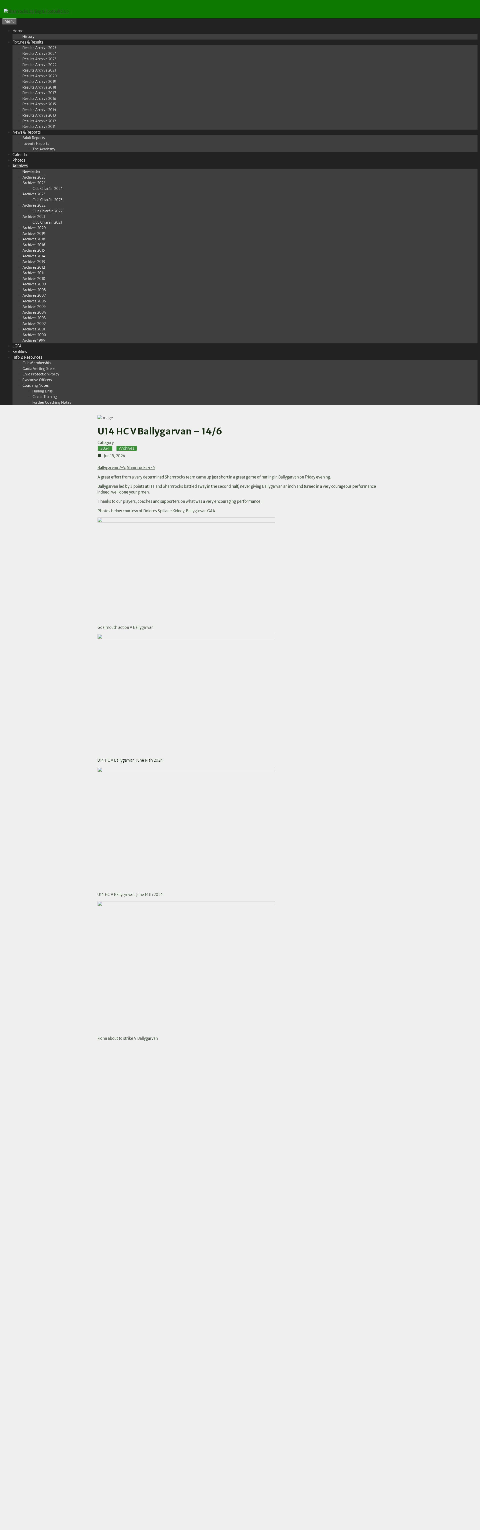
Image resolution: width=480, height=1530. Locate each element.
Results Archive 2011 (39, 126)
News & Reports (26, 132)
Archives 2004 (34, 312)
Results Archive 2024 (39, 53)
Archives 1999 (34, 340)
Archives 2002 (34, 323)
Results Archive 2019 (39, 81)
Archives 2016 (33, 245)
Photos (18, 160)
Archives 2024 (34, 183)
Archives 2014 (33, 256)
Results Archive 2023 (39, 59)
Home (18, 31)
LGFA (17, 346)
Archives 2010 (33, 278)
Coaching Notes (35, 385)
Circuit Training (44, 396)
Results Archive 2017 (39, 93)
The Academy (43, 149)
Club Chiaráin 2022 (47, 211)
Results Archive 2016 (39, 98)
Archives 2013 (33, 261)
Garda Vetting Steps (39, 368)
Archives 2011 (33, 273)
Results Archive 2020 (39, 76)
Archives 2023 (34, 194)
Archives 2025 (34, 177)
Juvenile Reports (35, 143)
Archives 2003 (34, 318)
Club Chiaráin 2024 (47, 188)
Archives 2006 (34, 301)
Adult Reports (33, 138)
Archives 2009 (34, 284)
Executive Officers (37, 380)
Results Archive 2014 (39, 110)
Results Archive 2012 (39, 121)
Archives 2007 (34, 295)
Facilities (19, 351)
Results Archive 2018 (39, 87)
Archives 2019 (33, 233)
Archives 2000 (34, 335)
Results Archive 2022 (39, 65)
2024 (105, 448)
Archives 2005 (34, 306)
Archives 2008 (34, 290)
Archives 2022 (34, 205)
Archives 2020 (34, 228)
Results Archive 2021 (39, 70)
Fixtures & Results (27, 42)
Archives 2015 (33, 250)
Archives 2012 (33, 267)
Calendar (20, 154)
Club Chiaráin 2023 (47, 200)
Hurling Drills (42, 391)
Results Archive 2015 (39, 104)
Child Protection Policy (40, 374)
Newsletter (31, 171)
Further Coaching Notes (51, 402)
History (28, 36)
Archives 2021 (33, 216)
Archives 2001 (33, 329)
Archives (20, 166)
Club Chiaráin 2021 (47, 222)
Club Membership (36, 363)
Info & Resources (27, 357)
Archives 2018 (33, 239)
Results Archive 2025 (39, 48)
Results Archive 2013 (39, 115)
